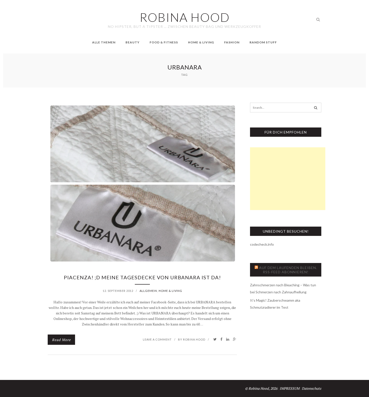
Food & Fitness (164, 42)
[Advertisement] (287, 178)
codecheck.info (262, 244)
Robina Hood (194, 339)
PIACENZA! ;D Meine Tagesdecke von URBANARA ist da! (142, 277)
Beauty (133, 42)
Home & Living (201, 42)
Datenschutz (311, 388)
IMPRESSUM (289, 388)
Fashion (231, 42)
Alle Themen (103, 42)
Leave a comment (157, 339)
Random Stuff (263, 42)
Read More (61, 339)
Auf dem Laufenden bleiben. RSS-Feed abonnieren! (288, 270)
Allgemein (148, 290)
